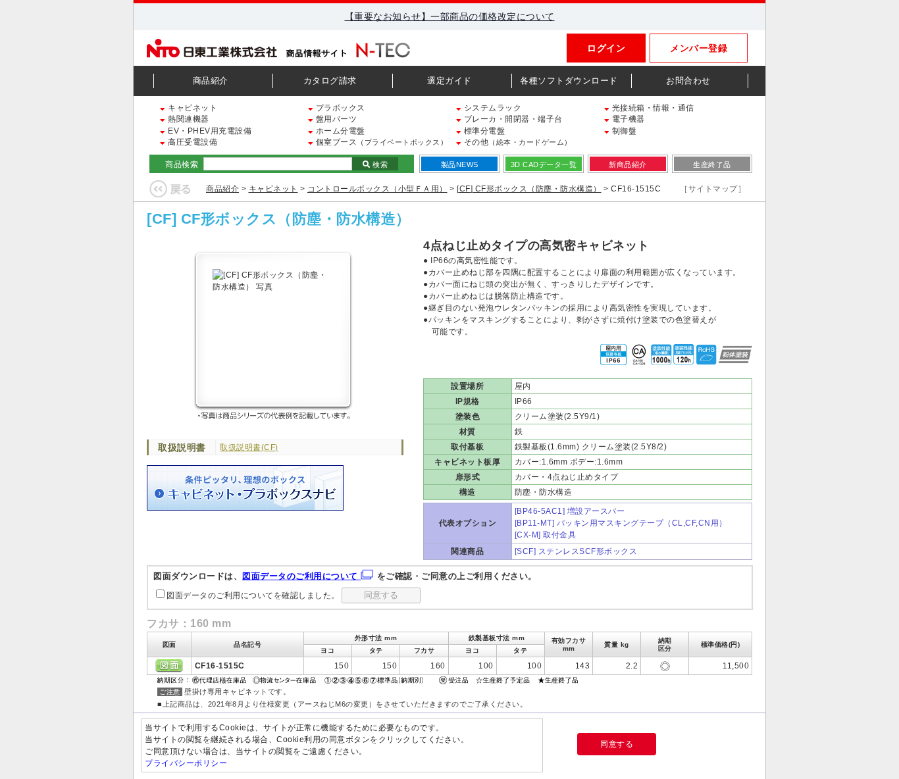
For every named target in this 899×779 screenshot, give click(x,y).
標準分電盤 (483, 131)
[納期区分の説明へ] (368, 679)
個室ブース (380, 142)
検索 (379, 164)
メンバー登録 (698, 48)
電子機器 (627, 119)
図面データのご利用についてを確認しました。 (253, 595)
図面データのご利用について (301, 576)
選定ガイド (449, 81)
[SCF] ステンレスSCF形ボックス (576, 551)
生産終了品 (712, 164)
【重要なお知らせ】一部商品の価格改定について (450, 16)
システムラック (491, 108)
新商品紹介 (628, 164)
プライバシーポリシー (186, 763)
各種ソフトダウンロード (569, 81)
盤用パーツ (335, 119)
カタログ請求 (330, 81)
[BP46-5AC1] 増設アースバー (570, 511)
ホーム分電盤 (339, 131)
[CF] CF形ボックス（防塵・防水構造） (529, 188)
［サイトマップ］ (713, 188)
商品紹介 (210, 81)
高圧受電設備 (191, 142)
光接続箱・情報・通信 (651, 108)
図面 (169, 665)
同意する (616, 744)
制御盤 (622, 131)
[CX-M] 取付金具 (546, 535)
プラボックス (339, 108)
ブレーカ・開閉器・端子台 (512, 119)
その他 (516, 142)
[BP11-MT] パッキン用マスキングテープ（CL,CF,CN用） (621, 523)
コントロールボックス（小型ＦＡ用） (377, 188)
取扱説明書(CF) (249, 447)
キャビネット (191, 108)
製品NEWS (459, 164)
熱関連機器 (187, 119)
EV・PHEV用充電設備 (208, 131)
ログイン (606, 48)
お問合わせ (688, 81)
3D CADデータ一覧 (544, 164)
